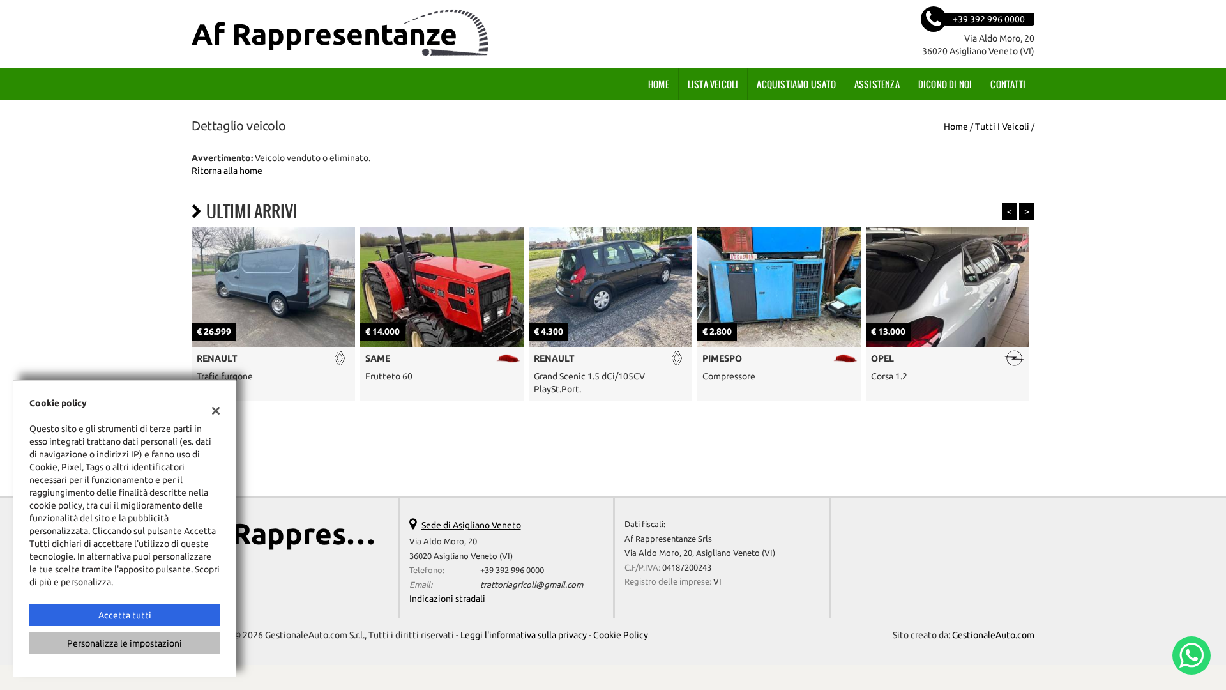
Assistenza (877, 84)
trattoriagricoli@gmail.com (531, 585)
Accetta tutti (124, 615)
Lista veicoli (713, 84)
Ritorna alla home (227, 170)
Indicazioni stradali (447, 599)
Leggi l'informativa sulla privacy (523, 635)
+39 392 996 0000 (512, 570)
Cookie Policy (620, 635)
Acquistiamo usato (796, 84)
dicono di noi (945, 84)
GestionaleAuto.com (993, 635)
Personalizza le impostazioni (124, 643)
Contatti (1007, 84)
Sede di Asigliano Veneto (471, 525)
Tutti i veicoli (1002, 126)
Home (658, 84)
